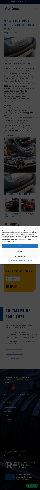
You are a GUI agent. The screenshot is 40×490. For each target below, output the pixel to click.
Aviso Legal (29, 260)
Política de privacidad (19, 260)
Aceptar (20, 246)
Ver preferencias (20, 256)
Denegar (20, 251)
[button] (37, 229)
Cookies (10, 260)
